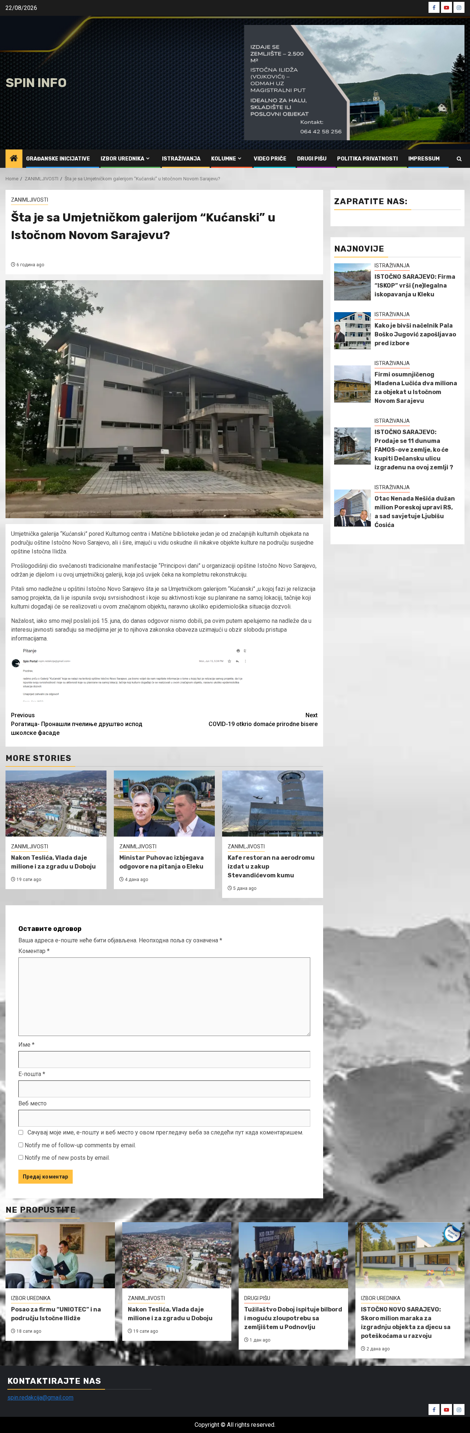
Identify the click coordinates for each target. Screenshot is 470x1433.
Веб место (32, 1103)
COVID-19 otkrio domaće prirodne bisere (263, 720)
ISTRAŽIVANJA (181, 159)
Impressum (424, 159)
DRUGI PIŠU (311, 159)
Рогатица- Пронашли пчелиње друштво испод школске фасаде (76, 724)
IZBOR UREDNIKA (122, 159)
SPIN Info (36, 82)
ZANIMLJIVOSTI (29, 200)
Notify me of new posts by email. (67, 1157)
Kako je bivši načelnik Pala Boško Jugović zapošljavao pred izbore (415, 334)
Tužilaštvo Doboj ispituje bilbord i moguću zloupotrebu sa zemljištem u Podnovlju (293, 1318)
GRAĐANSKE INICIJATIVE (58, 159)
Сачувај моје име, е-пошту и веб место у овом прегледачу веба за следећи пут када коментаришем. (165, 1132)
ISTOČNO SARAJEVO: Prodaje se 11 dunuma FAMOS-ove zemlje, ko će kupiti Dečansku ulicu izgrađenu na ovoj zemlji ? (414, 450)
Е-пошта (31, 1074)
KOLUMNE (223, 159)
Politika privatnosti (367, 159)
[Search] (459, 159)
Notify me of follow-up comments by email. (80, 1145)
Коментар (34, 950)
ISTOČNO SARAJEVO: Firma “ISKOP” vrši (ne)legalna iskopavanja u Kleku (415, 285)
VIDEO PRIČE (270, 159)
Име (26, 1044)
